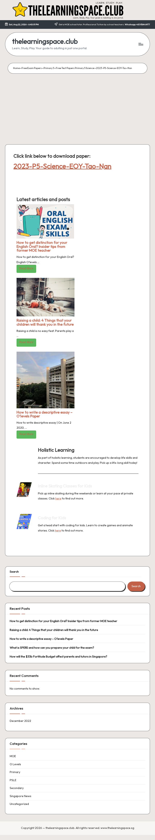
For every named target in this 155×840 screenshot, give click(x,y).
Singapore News (20, 796)
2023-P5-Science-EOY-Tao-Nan (62, 166)
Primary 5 (49, 68)
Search (14, 571)
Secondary (17, 788)
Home (16, 68)
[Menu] (140, 44)
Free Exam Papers (32, 68)
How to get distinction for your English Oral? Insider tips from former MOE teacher (42, 246)
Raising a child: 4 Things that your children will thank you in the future (45, 322)
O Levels (15, 764)
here (58, 498)
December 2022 (20, 721)
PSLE (13, 780)
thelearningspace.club (45, 41)
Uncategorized (19, 804)
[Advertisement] (77, 104)
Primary (15, 772)
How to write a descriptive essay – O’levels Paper (44, 414)
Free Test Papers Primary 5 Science (75, 68)
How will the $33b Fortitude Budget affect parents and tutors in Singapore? (58, 656)
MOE (13, 756)
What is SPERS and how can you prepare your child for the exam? (52, 647)
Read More (26, 268)
